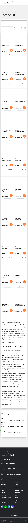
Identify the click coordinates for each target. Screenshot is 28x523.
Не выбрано (6, 460)
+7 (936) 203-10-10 (17, 1)
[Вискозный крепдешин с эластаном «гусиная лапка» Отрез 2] (7, 37)
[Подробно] (25, 28)
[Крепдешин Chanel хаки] (20, 297)
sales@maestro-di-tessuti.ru (10, 478)
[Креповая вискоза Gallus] (7, 123)
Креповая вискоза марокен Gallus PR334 (20, 103)
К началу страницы (13, 515)
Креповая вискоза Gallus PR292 (7, 130)
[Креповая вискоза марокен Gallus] (20, 94)
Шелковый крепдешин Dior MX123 (19, 74)
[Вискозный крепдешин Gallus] (7, 152)
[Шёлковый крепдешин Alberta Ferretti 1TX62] (7, 297)
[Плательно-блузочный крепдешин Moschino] (7, 182)
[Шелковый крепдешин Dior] (20, 66)
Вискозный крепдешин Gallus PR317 (7, 160)
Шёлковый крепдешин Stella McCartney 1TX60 (20, 277)
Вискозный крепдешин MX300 (5, 103)
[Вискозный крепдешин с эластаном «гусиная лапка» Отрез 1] (20, 37)
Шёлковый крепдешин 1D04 (20, 130)
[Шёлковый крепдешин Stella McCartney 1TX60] (20, 268)
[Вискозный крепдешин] (7, 94)
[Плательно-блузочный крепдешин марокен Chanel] (7, 211)
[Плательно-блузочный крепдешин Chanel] (7, 66)
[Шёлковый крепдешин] (20, 123)
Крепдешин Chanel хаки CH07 (20, 304)
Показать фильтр (14, 22)
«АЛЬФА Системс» (11, 521)
